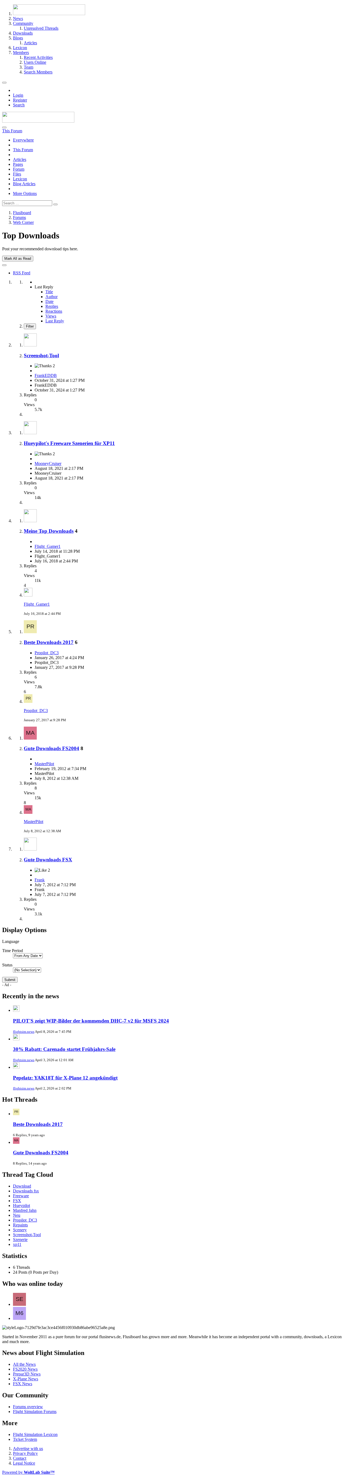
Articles (19, 159)
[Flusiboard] (38, 121)
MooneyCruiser (48, 463)
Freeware (21, 1195)
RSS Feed (21, 273)
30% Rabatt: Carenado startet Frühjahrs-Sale (64, 1049)
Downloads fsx (26, 1191)
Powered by (28, 1472)
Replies (51, 306)
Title (49, 291)
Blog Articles (24, 183)
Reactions (53, 311)
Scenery (20, 1230)
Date (49, 301)
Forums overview (28, 1406)
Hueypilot (21, 1205)
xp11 (17, 1244)
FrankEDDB (46, 375)
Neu (16, 1215)
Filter (30, 326)
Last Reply (54, 321)
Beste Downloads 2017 (49, 642)
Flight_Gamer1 (48, 546)
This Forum (23, 149)
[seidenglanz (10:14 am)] (19, 1304)
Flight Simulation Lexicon (35, 1434)
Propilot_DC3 (47, 652)
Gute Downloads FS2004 (51, 748)
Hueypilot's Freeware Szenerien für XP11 (69, 443)
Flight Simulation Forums (34, 1411)
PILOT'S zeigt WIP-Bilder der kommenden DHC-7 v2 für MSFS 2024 (91, 1021)
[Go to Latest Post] (28, 595)
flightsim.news (23, 1032)
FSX (17, 1200)
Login (18, 95)
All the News (24, 1364)
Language (10, 941)
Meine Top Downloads (49, 531)
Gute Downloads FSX (48, 859)
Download (22, 1186)
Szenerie (20, 1239)
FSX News (22, 1383)
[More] (4, 265)
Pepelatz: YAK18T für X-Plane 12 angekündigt (65, 1078)
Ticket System (25, 1439)
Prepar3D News (27, 1374)
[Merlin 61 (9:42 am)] (19, 1318)
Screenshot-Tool (41, 355)
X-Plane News (25, 1379)
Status (7, 965)
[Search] (4, 127)
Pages (18, 164)
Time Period (12, 950)
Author (51, 296)
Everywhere (23, 140)
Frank (40, 880)
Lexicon (20, 179)
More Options (25, 193)
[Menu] (4, 82)
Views (50, 316)
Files (17, 174)
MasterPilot (44, 763)
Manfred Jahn (24, 1210)
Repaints (20, 1225)
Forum (18, 169)
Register (20, 100)
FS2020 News (25, 1369)
